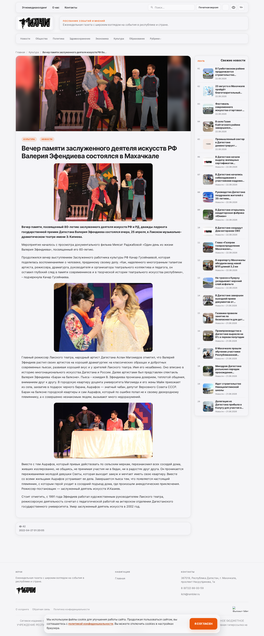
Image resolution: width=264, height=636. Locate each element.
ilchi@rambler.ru (190, 594)
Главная (20, 52)
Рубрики (155, 38)
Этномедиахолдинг (34, 7)
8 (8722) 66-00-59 (192, 588)
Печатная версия (208, 7)
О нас (55, 7)
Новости (25, 38)
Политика (58, 38)
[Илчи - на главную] (35, 23)
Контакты (71, 7)
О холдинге (22, 609)
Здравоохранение (80, 38)
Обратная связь (41, 609)
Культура (119, 38)
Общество (42, 38)
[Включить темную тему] (225, 7)
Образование (137, 38)
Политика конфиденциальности (72, 609)
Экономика (102, 38)
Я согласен (203, 623)
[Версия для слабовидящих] (233, 7)
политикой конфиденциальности (90, 623)
